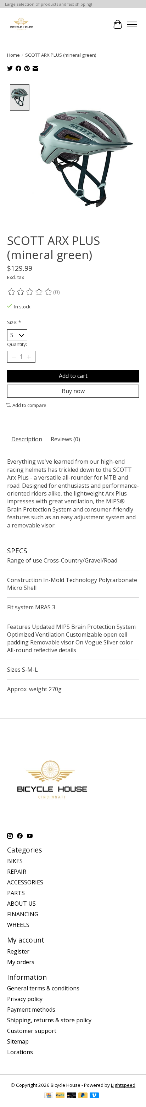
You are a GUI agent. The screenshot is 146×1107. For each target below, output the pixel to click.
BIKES (15, 861)
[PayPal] (60, 1096)
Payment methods (31, 1009)
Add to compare (29, 405)
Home (13, 55)
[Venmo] (94, 1096)
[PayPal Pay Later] (83, 1096)
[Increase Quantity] (28, 357)
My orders (20, 962)
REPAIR (16, 872)
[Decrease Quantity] (13, 357)
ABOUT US (21, 903)
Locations (20, 1052)
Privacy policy (25, 999)
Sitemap (18, 1041)
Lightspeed (123, 1085)
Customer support (31, 1031)
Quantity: (17, 344)
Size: (14, 322)
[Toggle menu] (132, 24)
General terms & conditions (43, 988)
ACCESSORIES (25, 882)
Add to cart (73, 376)
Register (18, 951)
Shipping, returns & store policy (49, 1020)
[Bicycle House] (21, 24)
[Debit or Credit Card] (71, 1096)
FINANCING (22, 914)
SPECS (17, 550)
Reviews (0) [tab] (65, 439)
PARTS (16, 893)
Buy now (73, 391)
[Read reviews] (30, 292)
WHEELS (18, 925)
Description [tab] (26, 439)
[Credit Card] (48, 1096)
